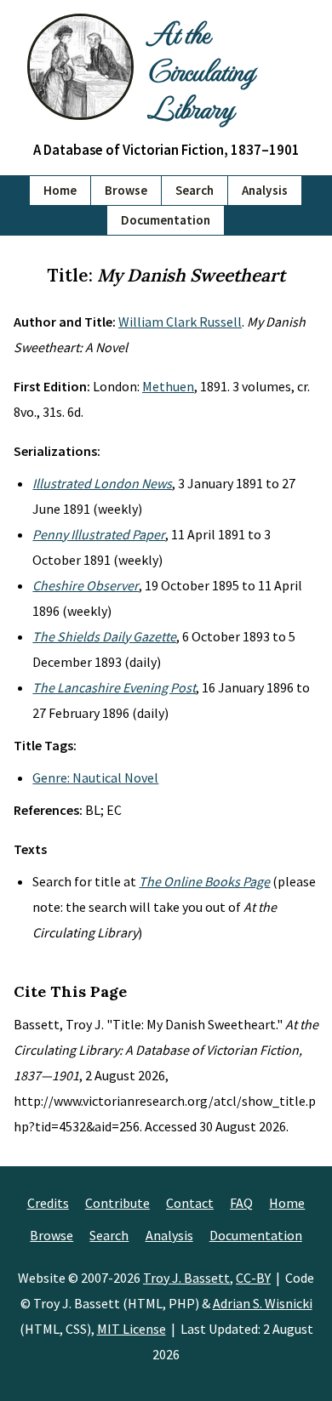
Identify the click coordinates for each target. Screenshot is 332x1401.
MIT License (131, 1328)
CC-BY (253, 1277)
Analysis (265, 190)
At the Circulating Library (200, 70)
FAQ (241, 1202)
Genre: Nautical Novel (95, 777)
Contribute (117, 1202)
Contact (190, 1202)
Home (60, 190)
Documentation (165, 220)
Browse (126, 190)
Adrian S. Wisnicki (262, 1303)
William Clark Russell (180, 321)
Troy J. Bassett (186, 1277)
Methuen (168, 386)
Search (194, 190)
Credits (48, 1202)
